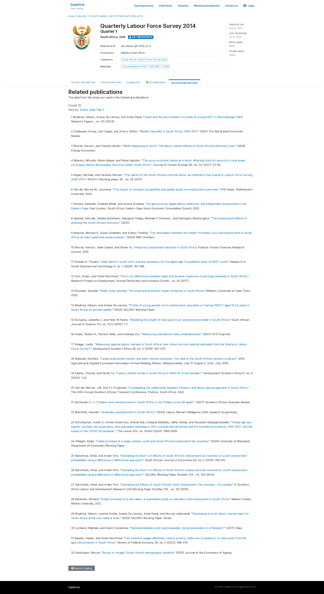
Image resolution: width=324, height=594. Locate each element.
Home (71, 16)
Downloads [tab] (133, 82)
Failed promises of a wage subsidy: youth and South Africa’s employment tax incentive (152, 441)
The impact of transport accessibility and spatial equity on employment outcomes (166, 189)
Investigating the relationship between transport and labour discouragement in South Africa (188, 387)
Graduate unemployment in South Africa (128, 412)
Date (92, 109)
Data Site (81, 16)
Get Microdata (142, 37)
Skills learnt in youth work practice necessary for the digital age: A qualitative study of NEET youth (164, 261)
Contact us (231, 5)
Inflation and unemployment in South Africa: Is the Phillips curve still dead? (145, 402)
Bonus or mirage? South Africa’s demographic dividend (138, 552)
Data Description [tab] (111, 82)
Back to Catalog (83, 568)
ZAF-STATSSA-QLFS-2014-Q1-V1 (126, 16)
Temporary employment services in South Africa (165, 247)
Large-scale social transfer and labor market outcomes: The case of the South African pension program (168, 358)
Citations (183, 5)
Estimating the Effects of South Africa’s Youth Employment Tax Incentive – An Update (176, 484)
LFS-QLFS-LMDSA (97, 16)
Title (99, 109)
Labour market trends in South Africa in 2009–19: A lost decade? (158, 373)
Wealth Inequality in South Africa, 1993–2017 (168, 131)
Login (251, 5)
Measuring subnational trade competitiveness (171, 334)
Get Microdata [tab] (157, 82)
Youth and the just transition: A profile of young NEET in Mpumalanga (189, 117)
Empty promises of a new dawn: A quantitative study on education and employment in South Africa (165, 499)
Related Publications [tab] (184, 83)
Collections (165, 5)
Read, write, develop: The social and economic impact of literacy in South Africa (152, 290)
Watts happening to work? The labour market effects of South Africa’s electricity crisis (179, 146)
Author (84, 109)
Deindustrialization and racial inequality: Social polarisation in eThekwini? (177, 528)
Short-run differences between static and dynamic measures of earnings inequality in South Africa (184, 276)
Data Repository (143, 5)
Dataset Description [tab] (83, 82)
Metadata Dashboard (207, 5)
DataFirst (77, 4)
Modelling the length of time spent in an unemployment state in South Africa (180, 319)
